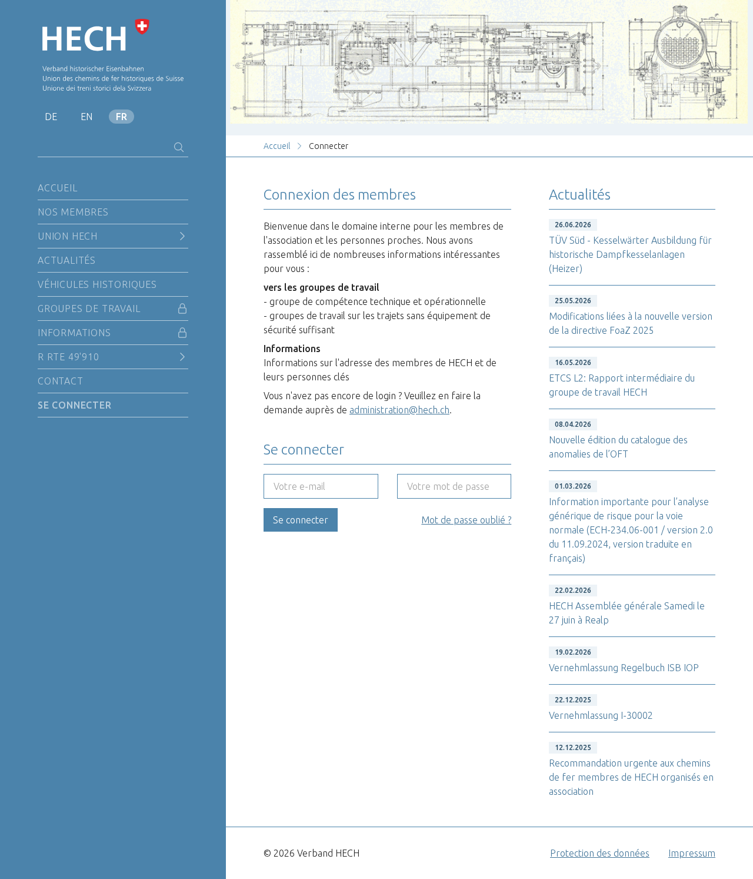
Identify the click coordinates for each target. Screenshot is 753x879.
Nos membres (73, 212)
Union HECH (68, 236)
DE (51, 116)
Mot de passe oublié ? (466, 520)
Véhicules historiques (97, 284)
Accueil (58, 188)
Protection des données (599, 853)
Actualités (67, 260)
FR (121, 116)
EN (86, 116)
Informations (74, 332)
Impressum (691, 853)
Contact (61, 381)
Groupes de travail (89, 308)
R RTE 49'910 (68, 356)
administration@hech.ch (399, 409)
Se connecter (75, 405)
